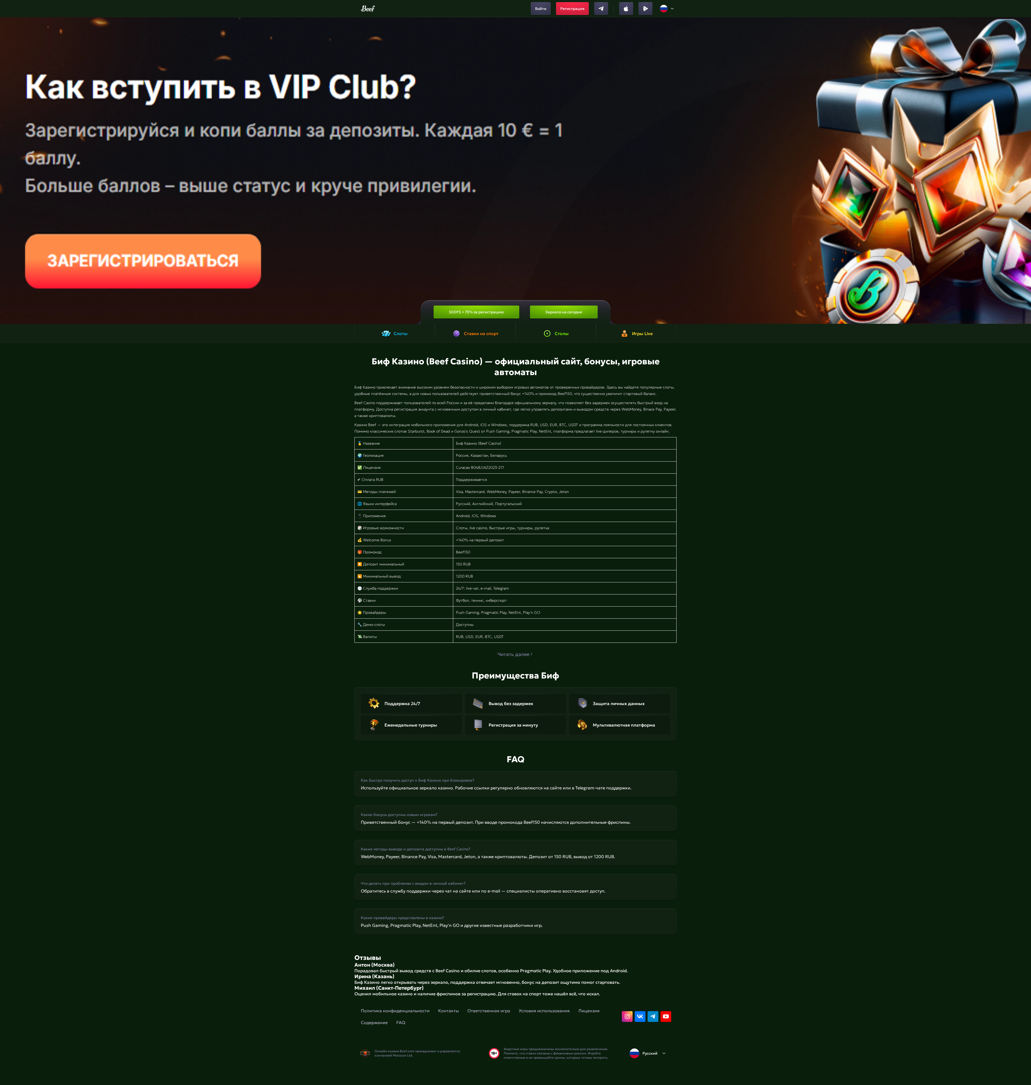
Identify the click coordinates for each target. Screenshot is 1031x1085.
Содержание (374, 1022)
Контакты (448, 1010)
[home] (368, 8)
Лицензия (589, 1010)
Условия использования (544, 1010)
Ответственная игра (488, 1010)
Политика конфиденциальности (395, 1010)
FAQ (400, 1022)
